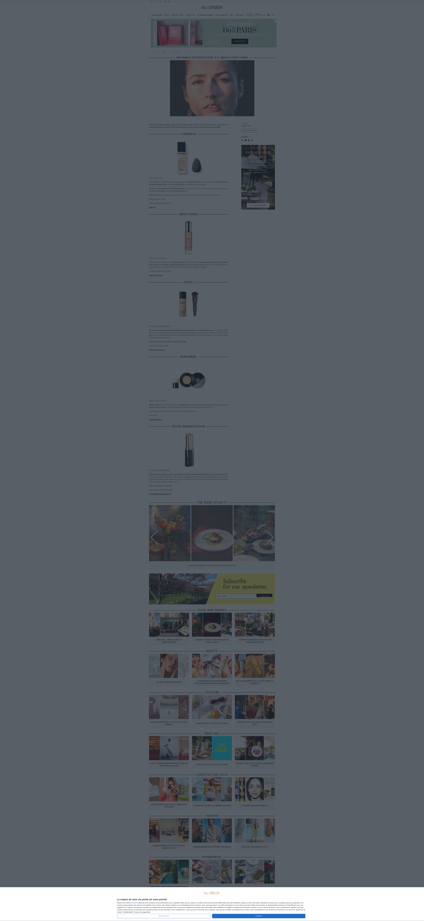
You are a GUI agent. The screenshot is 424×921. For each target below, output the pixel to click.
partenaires (134, 903)
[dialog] (212, 904)
